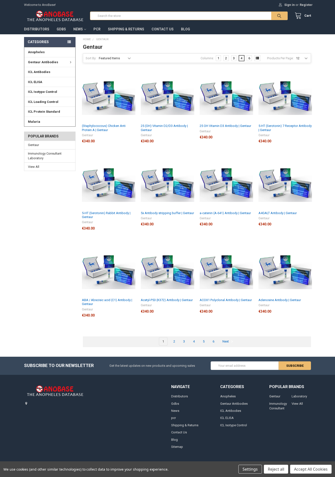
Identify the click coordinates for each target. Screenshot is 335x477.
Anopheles (36, 52)
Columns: (207, 58)
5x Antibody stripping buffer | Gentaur (167, 213)
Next (226, 341)
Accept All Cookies (311, 469)
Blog (185, 29)
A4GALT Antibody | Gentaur (277, 213)
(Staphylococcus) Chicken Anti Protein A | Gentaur (104, 128)
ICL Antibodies (39, 72)
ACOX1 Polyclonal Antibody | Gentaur (226, 300)
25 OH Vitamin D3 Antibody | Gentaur (225, 126)
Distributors (36, 29)
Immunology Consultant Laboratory (45, 156)
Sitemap (177, 447)
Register (306, 5)
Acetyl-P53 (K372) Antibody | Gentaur (167, 300)
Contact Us (163, 29)
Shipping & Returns (126, 29)
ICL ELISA (35, 82)
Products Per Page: (280, 58)
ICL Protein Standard (44, 111)
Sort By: (91, 58)
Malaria (34, 121)
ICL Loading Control (43, 102)
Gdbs (61, 29)
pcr (97, 29)
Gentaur (33, 145)
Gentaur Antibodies (43, 62)
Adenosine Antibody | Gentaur (279, 300)
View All (33, 167)
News (78, 29)
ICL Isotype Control (42, 92)
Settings (250, 469)
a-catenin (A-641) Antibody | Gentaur (225, 213)
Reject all (276, 469)
